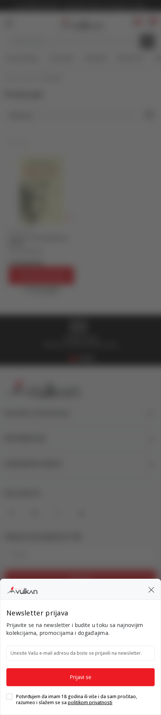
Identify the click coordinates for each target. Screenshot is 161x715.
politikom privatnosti (90, 702)
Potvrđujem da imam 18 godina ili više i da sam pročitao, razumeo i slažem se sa (76, 700)
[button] (151, 589)
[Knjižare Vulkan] (21, 589)
